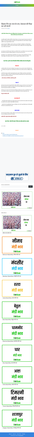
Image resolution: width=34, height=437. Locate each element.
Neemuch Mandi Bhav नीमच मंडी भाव (11, 255)
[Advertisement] (17, 14)
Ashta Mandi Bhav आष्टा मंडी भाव (10, 385)
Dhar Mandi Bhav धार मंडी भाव (10, 363)
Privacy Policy (19, 433)
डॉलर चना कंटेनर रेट (7, 233)
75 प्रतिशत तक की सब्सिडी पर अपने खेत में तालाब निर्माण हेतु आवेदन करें (13, 136)
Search (30, 186)
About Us (10, 433)
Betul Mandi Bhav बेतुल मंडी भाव (10, 320)
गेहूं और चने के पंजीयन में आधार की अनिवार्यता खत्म (10, 134)
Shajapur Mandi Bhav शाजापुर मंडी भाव (12, 428)
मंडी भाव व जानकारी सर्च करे (5, 184)
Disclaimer (23, 433)
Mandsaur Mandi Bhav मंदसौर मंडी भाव (12, 276)
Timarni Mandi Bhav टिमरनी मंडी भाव (11, 406)
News (3, 133)
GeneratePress (21, 435)
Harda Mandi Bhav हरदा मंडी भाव (10, 298)
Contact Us (14, 433)
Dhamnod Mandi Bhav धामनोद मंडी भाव (12, 341)
